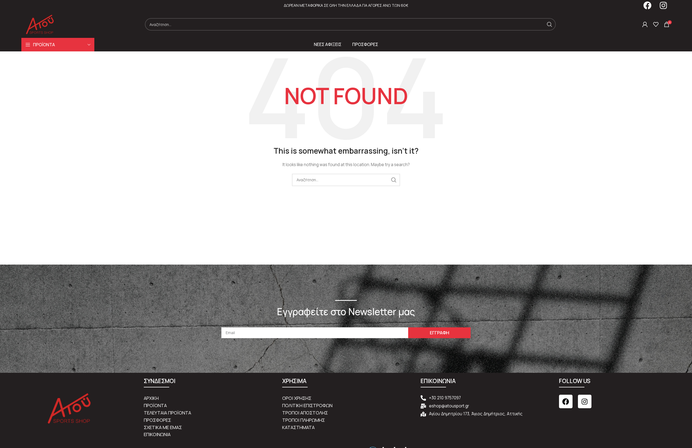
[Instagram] (584, 401)
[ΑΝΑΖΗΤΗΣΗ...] (549, 24)
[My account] (645, 24)
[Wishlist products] (655, 24)
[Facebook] (566, 401)
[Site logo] (39, 24)
